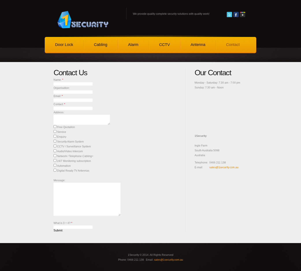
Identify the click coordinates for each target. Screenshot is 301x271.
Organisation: (62, 88)
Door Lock (64, 44)
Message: (59, 180)
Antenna (198, 44)
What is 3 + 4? (63, 223)
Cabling (100, 44)
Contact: (59, 104)
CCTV (164, 44)
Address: (59, 112)
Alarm (133, 44)
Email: (58, 96)
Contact (233, 44)
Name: (58, 79)
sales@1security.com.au (223, 167)
